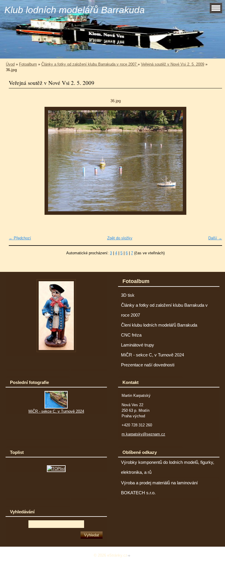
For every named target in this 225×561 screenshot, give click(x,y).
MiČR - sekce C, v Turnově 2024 (152, 355)
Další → (215, 238)
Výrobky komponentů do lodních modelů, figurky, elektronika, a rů (167, 467)
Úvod (10, 64)
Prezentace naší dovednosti (147, 365)
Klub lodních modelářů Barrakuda (74, 10)
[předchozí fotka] (18, 161)
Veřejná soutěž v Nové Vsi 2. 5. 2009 (172, 64)
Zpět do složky (119, 238)
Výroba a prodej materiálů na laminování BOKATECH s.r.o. (159, 488)
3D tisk (127, 295)
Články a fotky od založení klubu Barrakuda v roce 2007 (89, 64)
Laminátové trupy (137, 345)
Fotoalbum (28, 64)
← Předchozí (20, 238)
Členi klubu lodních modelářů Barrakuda (159, 325)
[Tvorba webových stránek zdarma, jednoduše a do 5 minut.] (129, 556)
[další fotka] (212, 161)
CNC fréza (131, 335)
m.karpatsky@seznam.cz (143, 434)
